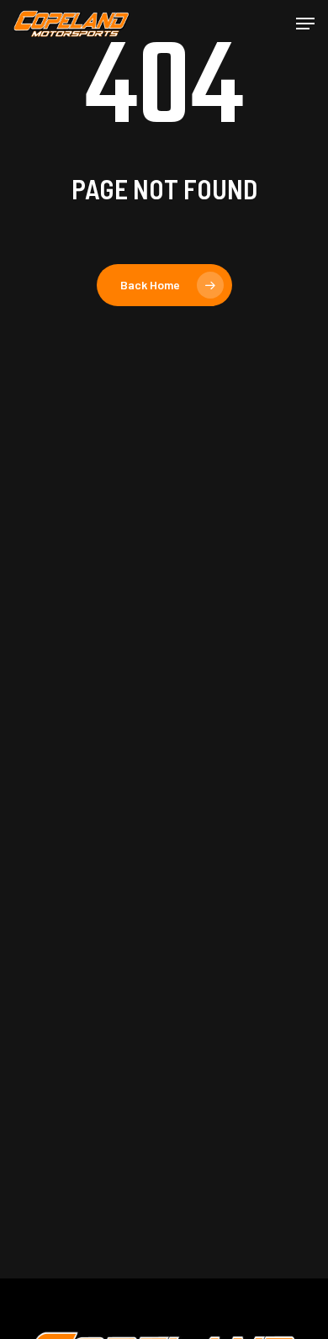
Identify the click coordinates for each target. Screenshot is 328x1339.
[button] (305, 23)
